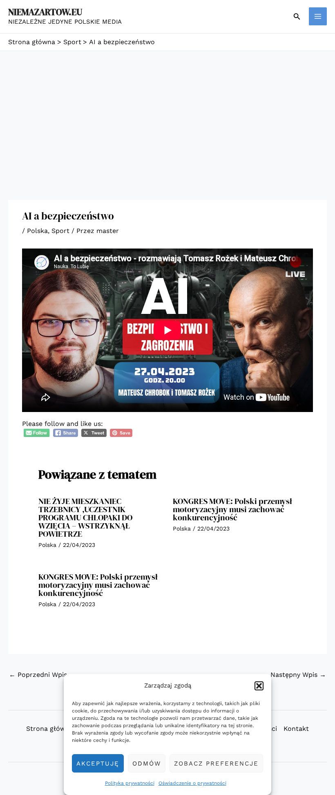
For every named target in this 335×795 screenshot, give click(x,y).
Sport (60, 231)
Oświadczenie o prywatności (192, 783)
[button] (259, 686)
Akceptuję (97, 763)
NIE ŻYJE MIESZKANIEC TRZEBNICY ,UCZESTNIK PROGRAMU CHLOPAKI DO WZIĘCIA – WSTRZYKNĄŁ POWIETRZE (85, 517)
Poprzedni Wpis (38, 675)
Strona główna (49, 728)
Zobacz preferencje (216, 763)
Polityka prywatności (129, 783)
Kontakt (296, 728)
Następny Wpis (298, 675)
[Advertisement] (167, 112)
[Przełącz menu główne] (318, 16)
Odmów (146, 763)
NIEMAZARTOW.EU (45, 12)
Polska (37, 231)
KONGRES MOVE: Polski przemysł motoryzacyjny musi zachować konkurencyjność (232, 509)
